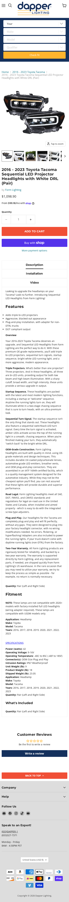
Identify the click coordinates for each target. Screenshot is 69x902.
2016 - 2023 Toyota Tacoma (28, 72)
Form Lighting (13, 189)
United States (33, 859)
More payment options (34, 250)
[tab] (35, 643)
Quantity (7, 212)
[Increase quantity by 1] (30, 219)
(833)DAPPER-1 (10, 831)
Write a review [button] (34, 753)
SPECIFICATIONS (15, 642)
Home (5, 72)
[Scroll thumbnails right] (64, 156)
